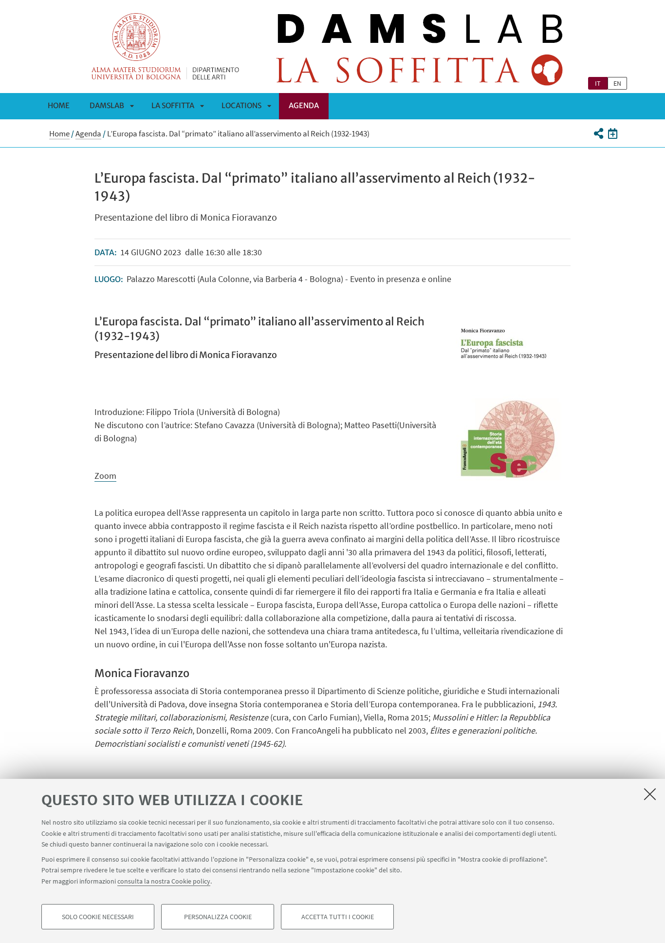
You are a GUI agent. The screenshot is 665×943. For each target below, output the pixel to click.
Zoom (105, 475)
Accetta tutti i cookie (337, 916)
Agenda (304, 105)
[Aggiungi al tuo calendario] (613, 133)
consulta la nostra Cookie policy (163, 880)
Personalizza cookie (218, 916)
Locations (241, 105)
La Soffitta (172, 105)
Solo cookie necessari (98, 916)
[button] (598, 133)
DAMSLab (107, 105)
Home (59, 105)
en (617, 83)
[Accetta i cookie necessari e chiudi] (650, 794)
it (598, 83)
